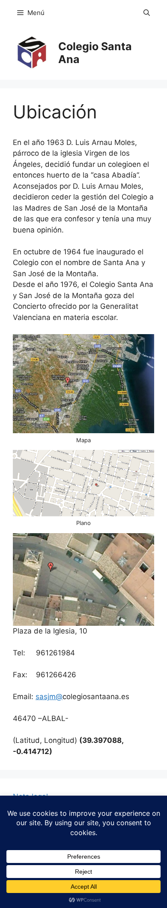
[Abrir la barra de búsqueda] (146, 13)
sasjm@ (49, 696)
